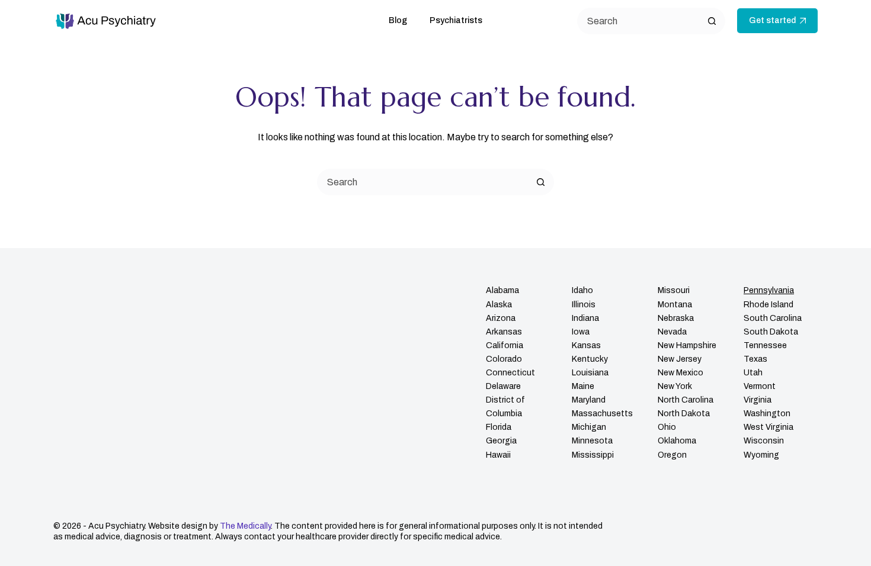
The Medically (245, 526)
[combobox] (423, 182)
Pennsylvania (769, 290)
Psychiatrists (456, 20)
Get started (772, 20)
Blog (398, 20)
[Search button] (712, 21)
